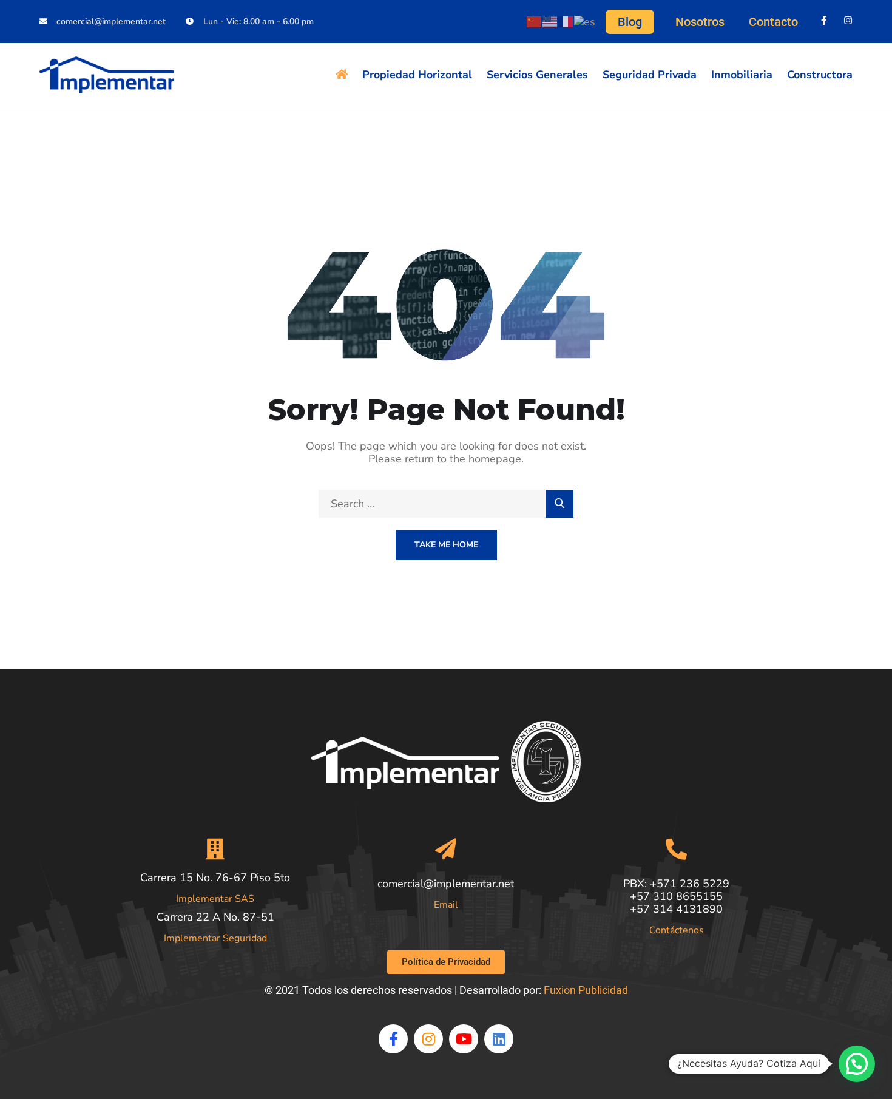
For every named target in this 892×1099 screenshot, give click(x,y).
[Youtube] (463, 1038)
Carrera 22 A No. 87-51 (215, 917)
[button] (857, 1064)
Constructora (820, 74)
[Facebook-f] (823, 20)
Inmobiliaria (741, 74)
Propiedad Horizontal (417, 74)
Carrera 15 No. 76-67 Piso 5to (215, 877)
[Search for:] (446, 503)
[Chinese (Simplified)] (534, 20)
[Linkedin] (498, 1038)
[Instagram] (848, 20)
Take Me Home (446, 544)
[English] (550, 20)
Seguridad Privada (650, 74)
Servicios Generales (537, 74)
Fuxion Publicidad (586, 990)
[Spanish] (585, 20)
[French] (566, 20)
